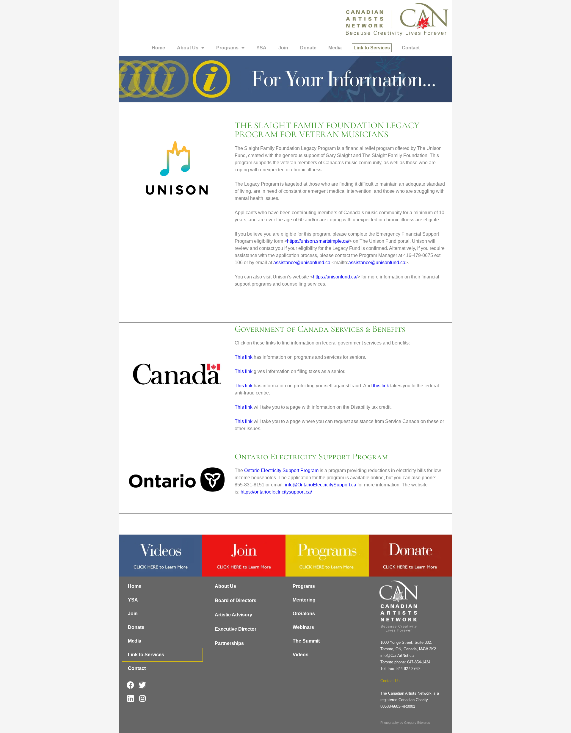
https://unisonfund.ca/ (335, 276)
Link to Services (372, 47)
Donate (308, 47)
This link (243, 357)
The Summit (306, 640)
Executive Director (235, 629)
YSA (261, 47)
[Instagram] (142, 698)
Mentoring (304, 599)
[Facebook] (130, 685)
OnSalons (304, 613)
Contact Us (390, 681)
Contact (411, 47)
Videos (300, 654)
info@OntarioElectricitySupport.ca (320, 484)
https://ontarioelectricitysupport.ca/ (276, 491)
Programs (227, 47)
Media (335, 47)
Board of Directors (235, 600)
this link (381, 385)
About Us (187, 47)
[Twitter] (142, 685)
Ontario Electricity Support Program (281, 470)
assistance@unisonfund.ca (301, 262)
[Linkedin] (130, 698)
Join (283, 47)
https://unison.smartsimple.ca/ (318, 241)
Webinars (303, 627)
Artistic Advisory (233, 614)
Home (158, 47)
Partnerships (229, 643)
